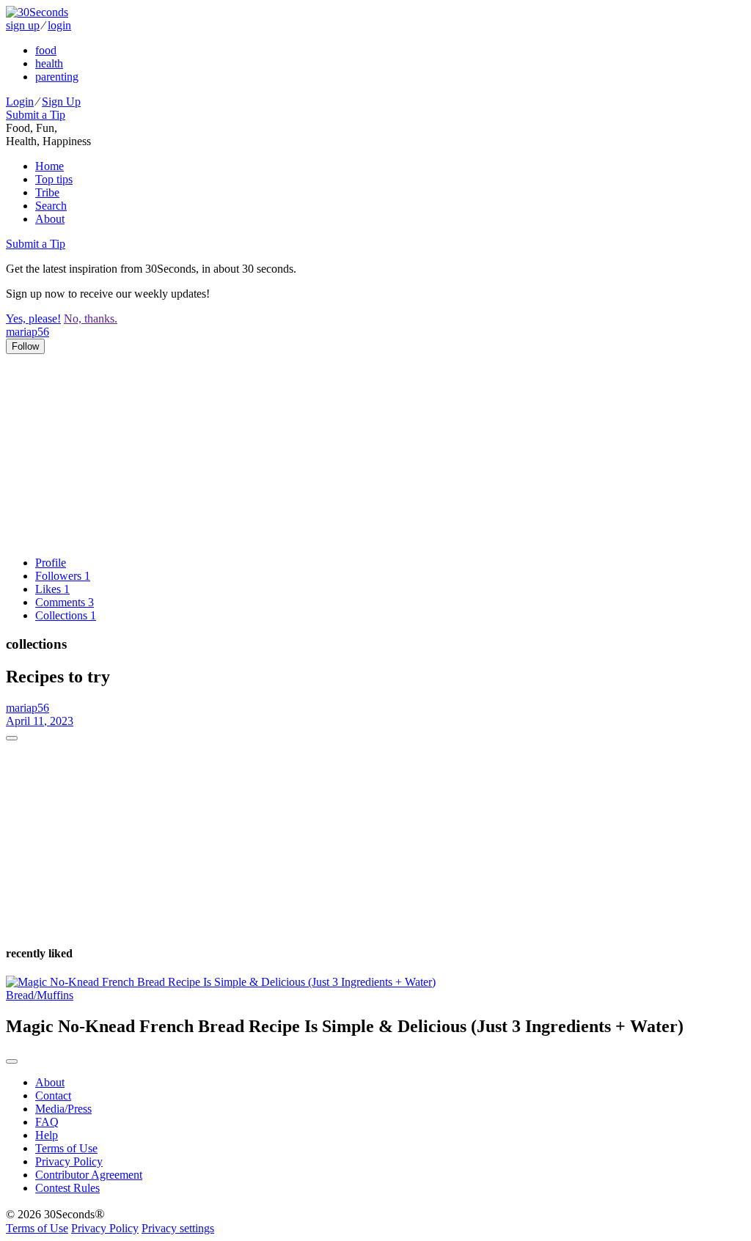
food (45, 50)
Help (46, 1135)
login (59, 25)
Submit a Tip (35, 114)
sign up (23, 25)
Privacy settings (178, 1228)
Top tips (54, 179)
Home (49, 166)
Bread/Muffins (39, 995)
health (49, 63)
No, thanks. (90, 318)
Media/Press (63, 1108)
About (50, 219)
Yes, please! (33, 318)
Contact (53, 1095)
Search (51, 205)
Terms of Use (66, 1148)
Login (20, 101)
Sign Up (61, 101)
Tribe (47, 192)
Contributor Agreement (88, 1174)
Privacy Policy (69, 1161)
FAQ (47, 1122)
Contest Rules (67, 1188)
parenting (56, 76)
